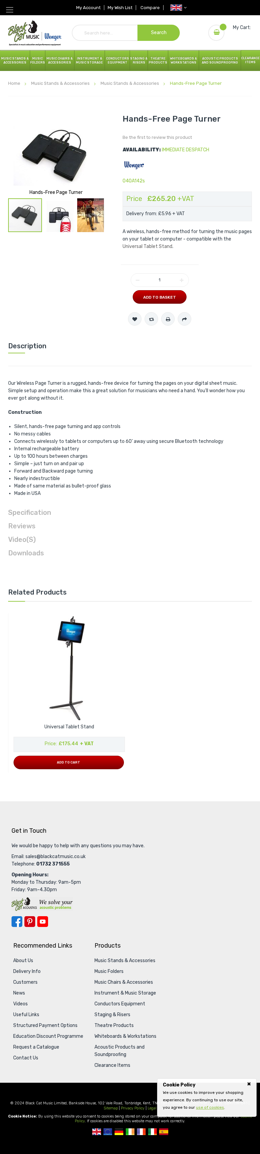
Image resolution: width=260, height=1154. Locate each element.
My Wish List (120, 7)
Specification (29, 512)
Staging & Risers (112, 1015)
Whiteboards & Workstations (183, 60)
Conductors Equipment (119, 1004)
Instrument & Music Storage (89, 60)
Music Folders (37, 60)
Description (27, 346)
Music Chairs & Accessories (123, 982)
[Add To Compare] (151, 319)
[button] (60, 215)
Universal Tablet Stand (147, 246)
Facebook (17, 921)
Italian (152, 1131)
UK (96, 1131)
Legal (152, 1108)
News (19, 993)
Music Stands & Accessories (15, 60)
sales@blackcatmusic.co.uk (55, 856)
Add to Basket (159, 297)
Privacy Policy (133, 1108)
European (107, 1131)
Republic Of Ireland (130, 1131)
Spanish (163, 1131)
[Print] (168, 319)
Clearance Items (250, 60)
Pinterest (29, 921)
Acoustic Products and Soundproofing (220, 60)
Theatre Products (158, 60)
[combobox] (126, 33)
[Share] (184, 319)
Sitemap (111, 1108)
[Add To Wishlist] (135, 319)
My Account (88, 7)
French (141, 1131)
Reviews (22, 526)
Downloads (26, 553)
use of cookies (210, 1107)
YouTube (42, 921)
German (119, 1131)
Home (14, 83)
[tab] (130, 346)
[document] (207, 1096)
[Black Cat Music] (35, 32)
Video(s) (22, 539)
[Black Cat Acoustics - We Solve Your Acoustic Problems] (42, 904)
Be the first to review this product (157, 137)
